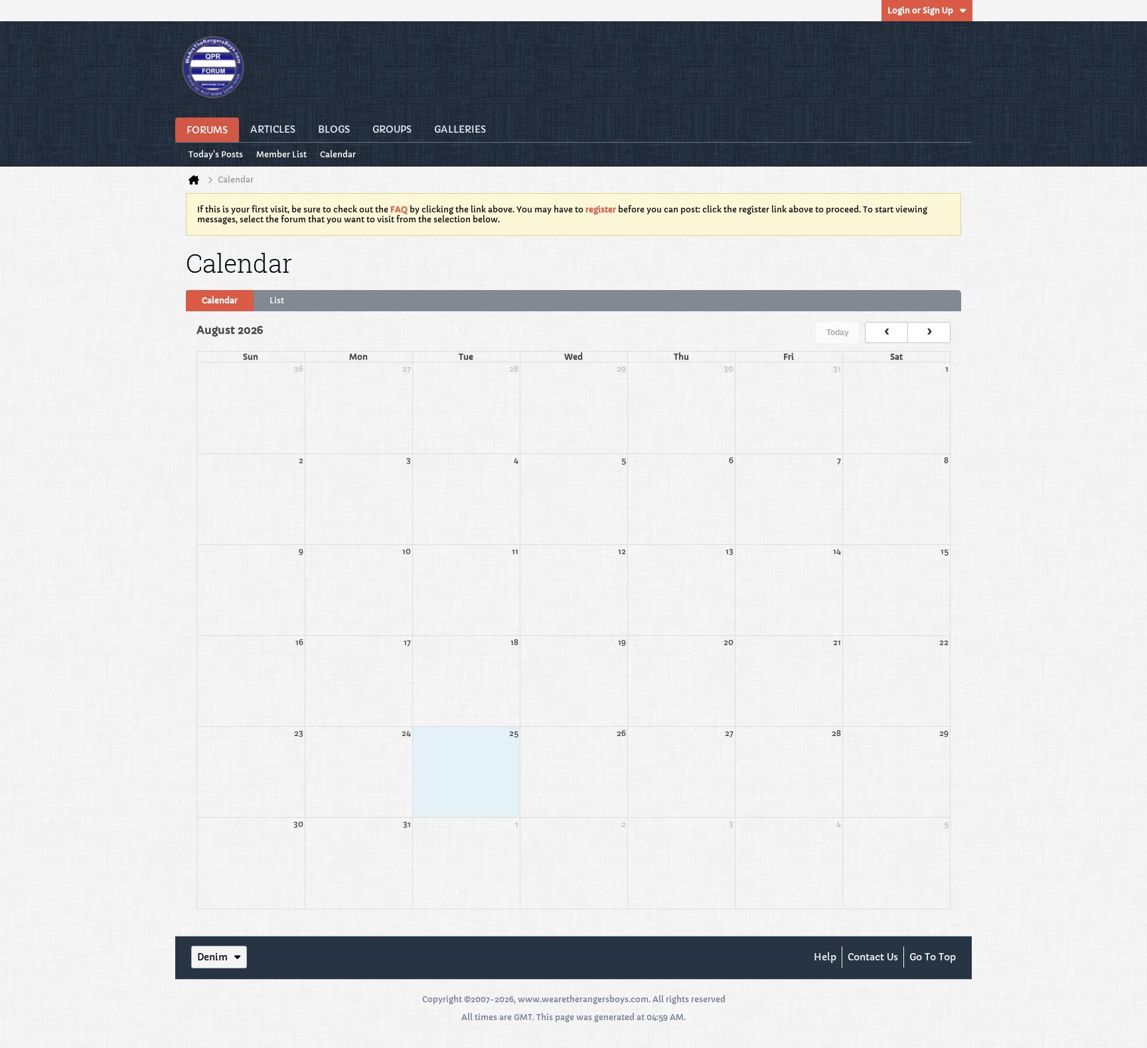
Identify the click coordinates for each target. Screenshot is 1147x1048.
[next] (929, 332)
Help (825, 957)
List (276, 300)
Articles (272, 129)
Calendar (338, 154)
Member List (281, 154)
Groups (392, 129)
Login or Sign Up (920, 10)
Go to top (932, 957)
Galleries (460, 129)
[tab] (220, 300)
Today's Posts (216, 154)
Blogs (334, 129)
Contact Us (873, 957)
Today (837, 332)
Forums (207, 130)
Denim (212, 957)
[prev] (886, 332)
